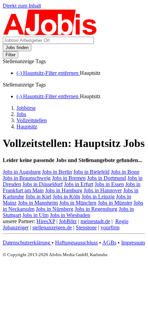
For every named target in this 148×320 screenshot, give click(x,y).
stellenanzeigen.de (52, 227)
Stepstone (86, 227)
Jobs (21, 114)
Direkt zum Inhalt (22, 6)
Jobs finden (17, 47)
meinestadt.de (95, 221)
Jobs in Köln (66, 196)
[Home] (50, 33)
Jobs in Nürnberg (54, 209)
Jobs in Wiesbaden (70, 215)
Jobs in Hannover (103, 190)
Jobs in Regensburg (96, 209)
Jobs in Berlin (57, 172)
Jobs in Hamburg (63, 190)
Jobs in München (77, 203)
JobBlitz (68, 221)
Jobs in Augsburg (22, 172)
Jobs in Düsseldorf (42, 184)
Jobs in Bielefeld (91, 172)
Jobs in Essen (109, 184)
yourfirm (110, 227)
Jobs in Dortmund (106, 178)
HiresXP (45, 221)
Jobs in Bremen (69, 178)
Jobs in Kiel (38, 196)
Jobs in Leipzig (98, 196)
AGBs (109, 242)
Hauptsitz (27, 126)
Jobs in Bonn (125, 172)
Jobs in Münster (115, 203)
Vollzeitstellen (32, 120)
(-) (48, 73)
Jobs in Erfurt (78, 184)
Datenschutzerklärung (27, 242)
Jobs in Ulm (35, 215)
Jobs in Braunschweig (27, 178)
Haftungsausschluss (76, 242)
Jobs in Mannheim (38, 203)
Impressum (133, 242)
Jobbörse (26, 108)
